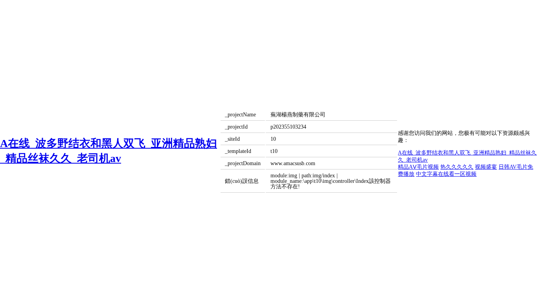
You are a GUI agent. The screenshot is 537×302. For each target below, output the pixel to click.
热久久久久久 (456, 167)
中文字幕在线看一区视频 (446, 174)
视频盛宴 (486, 167)
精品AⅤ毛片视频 (418, 167)
